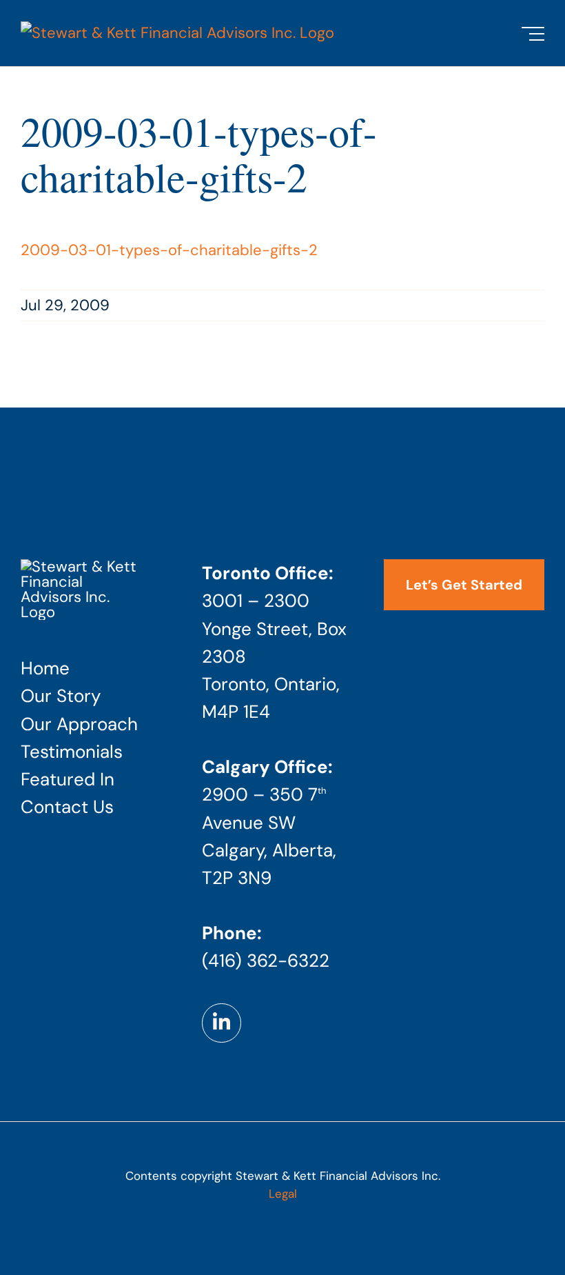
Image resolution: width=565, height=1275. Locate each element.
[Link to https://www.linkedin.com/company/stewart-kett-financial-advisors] (221, 1022)
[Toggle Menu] (533, 34)
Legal (283, 1193)
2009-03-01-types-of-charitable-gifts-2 (169, 250)
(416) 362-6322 (265, 960)
